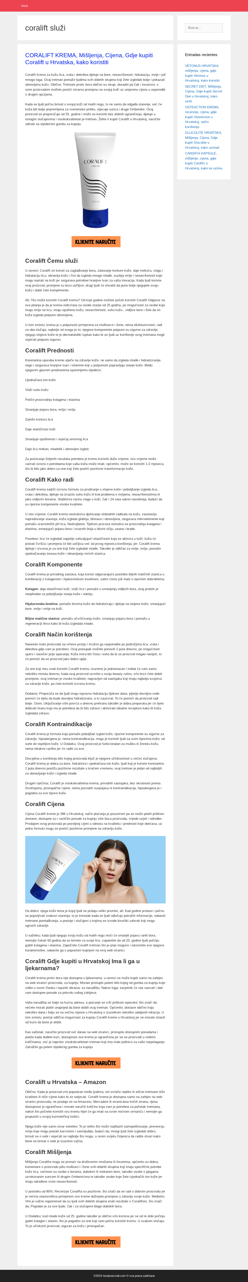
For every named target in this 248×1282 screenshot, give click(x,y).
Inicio (24, 5)
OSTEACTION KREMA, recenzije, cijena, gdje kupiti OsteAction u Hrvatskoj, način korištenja (202, 117)
